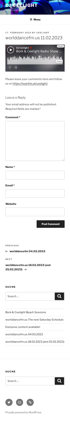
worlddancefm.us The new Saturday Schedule (34, 319)
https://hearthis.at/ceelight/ (30, 83)
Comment (12, 117)
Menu (37, 19)
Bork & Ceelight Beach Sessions (25, 312)
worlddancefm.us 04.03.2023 (24, 334)
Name (10, 167)
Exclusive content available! (22, 327)
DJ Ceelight (21, 5)
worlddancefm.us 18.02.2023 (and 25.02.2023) (34, 341)
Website (10, 204)
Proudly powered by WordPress (23, 412)
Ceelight (43, 32)
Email (10, 185)
